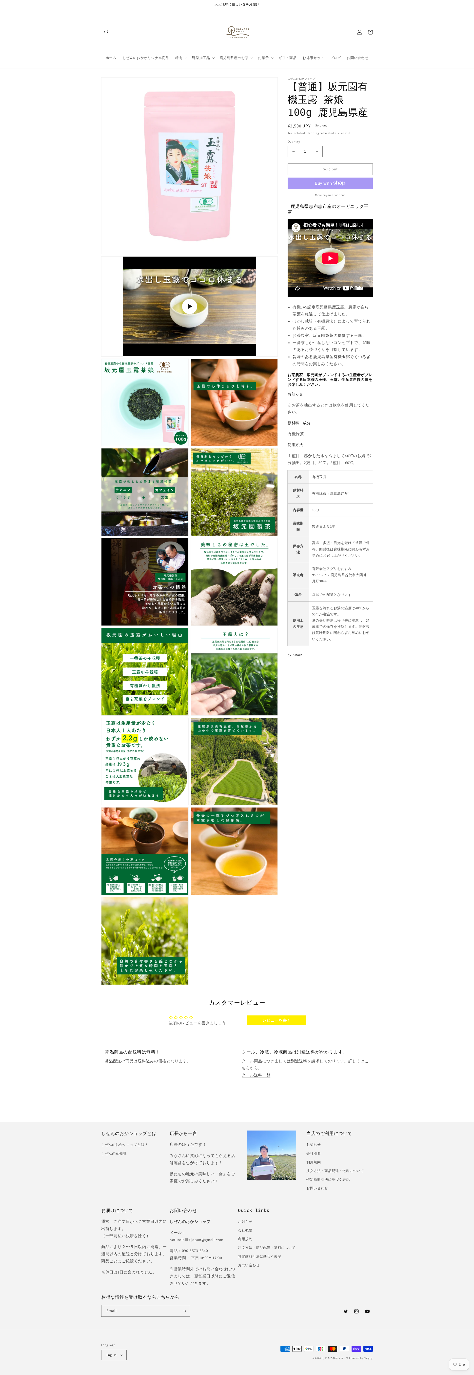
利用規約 (313, 1162)
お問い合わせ (317, 1188)
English (111, 1355)
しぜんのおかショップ (335, 1358)
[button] (106, 32)
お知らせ (313, 1144)
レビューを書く (276, 1020)
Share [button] (297, 654)
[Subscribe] (184, 1311)
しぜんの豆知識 (113, 1153)
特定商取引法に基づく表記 (328, 1179)
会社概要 (313, 1153)
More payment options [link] (330, 195)
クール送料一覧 (256, 1075)
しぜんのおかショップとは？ (124, 1144)
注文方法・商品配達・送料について (335, 1171)
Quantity (294, 142)
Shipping (313, 133)
